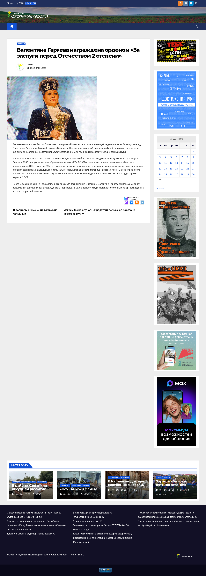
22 (187, 169)
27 (176, 174)
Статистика (113, 477)
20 (176, 169)
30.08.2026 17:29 (22, 494)
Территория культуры (80, 485)
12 (171, 163)
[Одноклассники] (137, 202)
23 (193, 169)
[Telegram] (142, 202)
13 (176, 163)
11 (165, 163)
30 (193, 174)
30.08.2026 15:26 (118, 490)
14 (182, 163)
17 (160, 169)
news (30, 64)
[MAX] (126, 202)
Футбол (167, 477)
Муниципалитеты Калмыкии (24, 482)
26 (171, 174)
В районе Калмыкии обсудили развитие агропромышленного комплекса (30, 490)
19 (171, 169)
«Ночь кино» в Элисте (78, 489)
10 (160, 163)
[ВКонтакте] (131, 202)
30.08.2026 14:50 (166, 490)
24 (160, 174)
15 (187, 163)
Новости (21, 43)
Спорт (159, 477)
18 (165, 169)
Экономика (124, 477)
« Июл (160, 188)
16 (193, 163)
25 (165, 174)
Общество (42, 482)
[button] (197, 26)
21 (182, 169)
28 (182, 174)
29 (187, 174)
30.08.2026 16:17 (70, 494)
